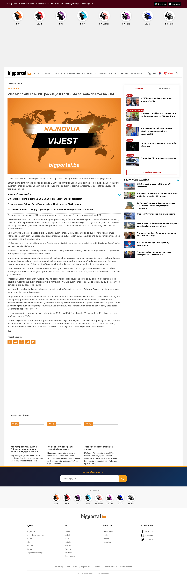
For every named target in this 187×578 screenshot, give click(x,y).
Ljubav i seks (108, 532)
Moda (105, 535)
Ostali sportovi (70, 556)
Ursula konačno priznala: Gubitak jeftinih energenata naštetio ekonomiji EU (156, 131)
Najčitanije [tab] (164, 89)
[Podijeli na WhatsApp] (27, 342)
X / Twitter (149, 539)
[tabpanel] (151, 133)
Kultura (29, 549)
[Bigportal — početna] (19, 73)
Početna (11, 84)
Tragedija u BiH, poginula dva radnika (158, 158)
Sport (68, 525)
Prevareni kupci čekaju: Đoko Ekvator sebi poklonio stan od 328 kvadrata (158, 114)
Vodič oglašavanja (72, 4)
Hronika (30, 545)
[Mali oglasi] (154, 73)
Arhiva (19, 84)
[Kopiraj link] (33, 342)
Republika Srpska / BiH (35, 535)
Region (29, 539)
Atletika (68, 545)
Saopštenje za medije (34, 552)
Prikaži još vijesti (152, 172)
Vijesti (30, 525)
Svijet (29, 542)
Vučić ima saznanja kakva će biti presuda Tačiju (155, 99)
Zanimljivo (107, 542)
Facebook (149, 531)
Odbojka (68, 542)
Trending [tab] (139, 89)
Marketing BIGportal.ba (81, 567)
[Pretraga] (176, 73)
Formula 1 (69, 549)
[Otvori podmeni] (42, 73)
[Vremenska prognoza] (149, 73)
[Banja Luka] (160, 73)
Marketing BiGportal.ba (44, 4)
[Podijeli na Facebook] (10, 342)
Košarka (68, 535)
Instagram (149, 535)
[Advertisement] (93, 47)
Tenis (67, 539)
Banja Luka (31, 532)
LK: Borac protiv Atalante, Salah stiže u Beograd (158, 144)
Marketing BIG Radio (26, 4)
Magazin (107, 525)
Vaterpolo (68, 552)
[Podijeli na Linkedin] (15, 342)
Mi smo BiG (59, 4)
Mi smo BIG (97, 567)
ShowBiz (106, 539)
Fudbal (67, 532)
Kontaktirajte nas (87, 4)
